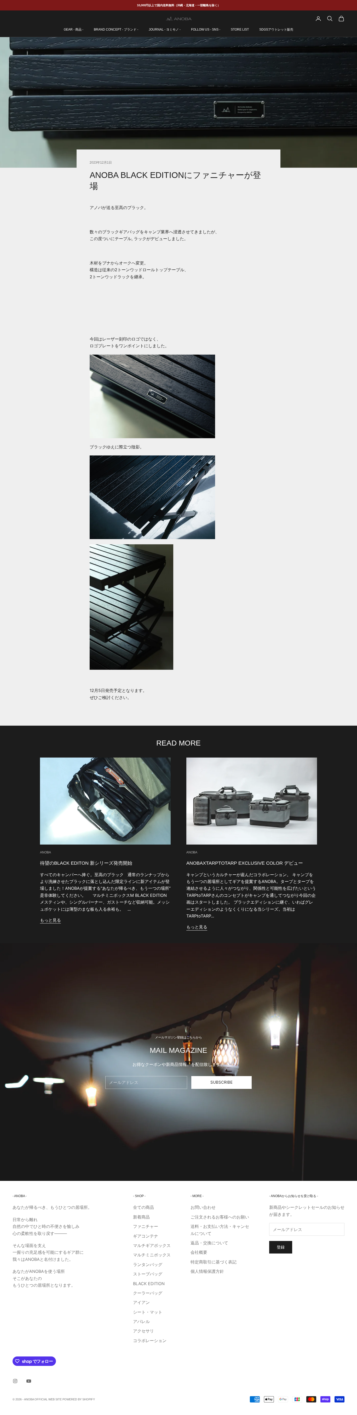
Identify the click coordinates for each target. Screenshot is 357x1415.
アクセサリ (143, 1330)
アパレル (141, 1321)
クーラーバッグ (147, 1293)
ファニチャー (145, 1226)
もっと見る (50, 920)
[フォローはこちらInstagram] (15, 1381)
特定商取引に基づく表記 (214, 1261)
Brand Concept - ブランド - (116, 29)
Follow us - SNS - (205, 29)
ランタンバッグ (147, 1264)
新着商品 (141, 1217)
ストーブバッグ (147, 1274)
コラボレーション (149, 1340)
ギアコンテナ (145, 1236)
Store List (240, 29)
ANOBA (45, 852)
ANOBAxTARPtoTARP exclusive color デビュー (244, 863)
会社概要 (199, 1252)
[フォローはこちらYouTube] (28, 1381)
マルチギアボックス (152, 1245)
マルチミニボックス (152, 1254)
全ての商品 (143, 1207)
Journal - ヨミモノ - (165, 29)
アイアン (141, 1302)
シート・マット (147, 1312)
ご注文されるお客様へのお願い (220, 1217)
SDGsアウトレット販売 (276, 29)
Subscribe (221, 1082)
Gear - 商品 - (73, 29)
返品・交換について (209, 1242)
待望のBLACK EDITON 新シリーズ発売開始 (86, 863)
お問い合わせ (203, 1207)
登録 (281, 1247)
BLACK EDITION (149, 1283)
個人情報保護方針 (207, 1271)
